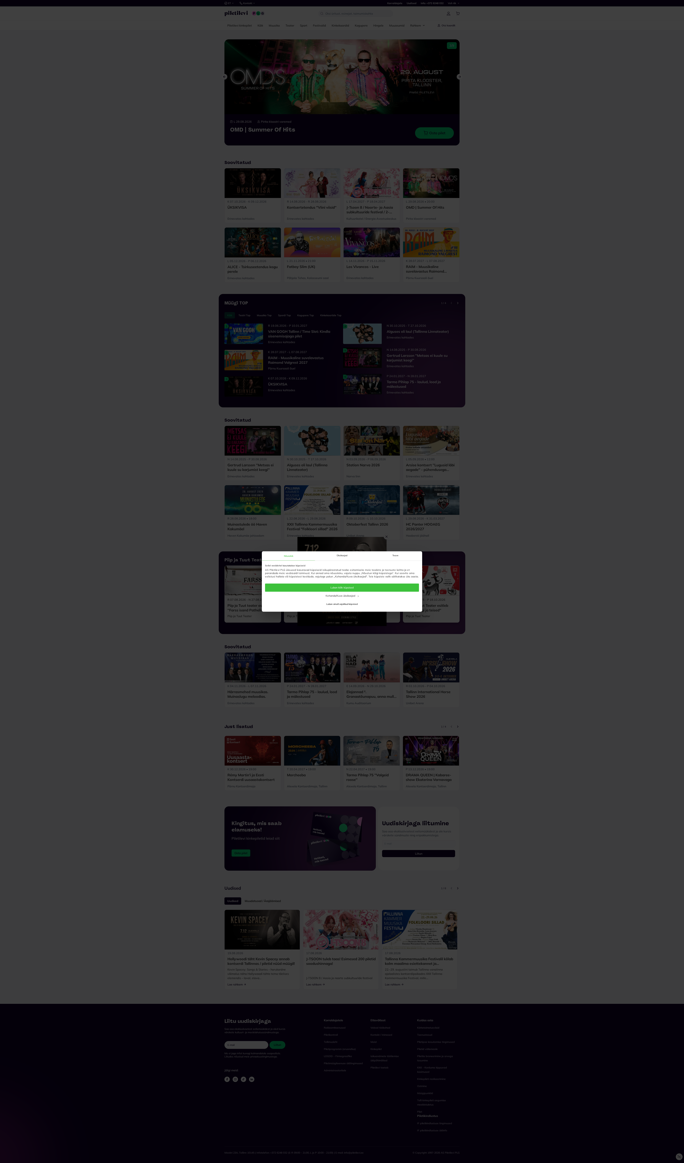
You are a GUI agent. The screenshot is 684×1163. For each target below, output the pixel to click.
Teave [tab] (395, 555)
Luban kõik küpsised (342, 587)
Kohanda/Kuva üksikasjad (340, 595)
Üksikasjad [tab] (342, 555)
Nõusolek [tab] (288, 556)
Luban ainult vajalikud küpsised (342, 604)
